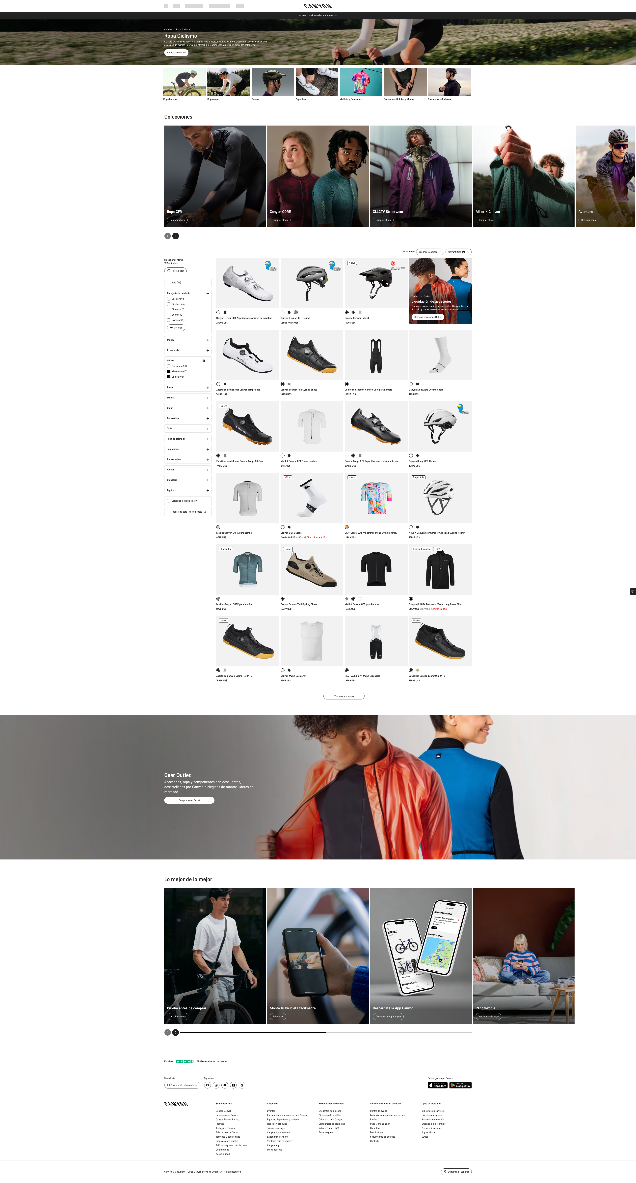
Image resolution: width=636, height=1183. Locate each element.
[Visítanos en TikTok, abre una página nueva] (242, 1085)
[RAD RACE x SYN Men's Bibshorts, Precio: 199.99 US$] (376, 641)
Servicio (240, 5)
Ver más (177, 327)
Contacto (374, 1141)
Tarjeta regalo (326, 1132)
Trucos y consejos (276, 1128)
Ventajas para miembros (279, 1141)
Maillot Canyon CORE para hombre (299, 461)
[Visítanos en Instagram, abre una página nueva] (216, 1085)
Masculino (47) (179, 371)
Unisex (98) (178, 376)
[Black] (225, 384)
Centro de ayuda (378, 1110)
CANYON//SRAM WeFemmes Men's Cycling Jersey (371, 532)
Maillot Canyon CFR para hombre (362, 604)
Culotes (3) (177, 314)
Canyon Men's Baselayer (293, 675)
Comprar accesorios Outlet (428, 317)
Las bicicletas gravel (432, 1115)
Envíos (373, 1119)
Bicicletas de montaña (433, 1119)
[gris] (289, 384)
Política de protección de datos (231, 1145)
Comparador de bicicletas (332, 1123)
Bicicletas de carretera (433, 1110)
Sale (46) (176, 282)
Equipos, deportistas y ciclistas (283, 1119)
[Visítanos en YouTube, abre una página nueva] (224, 1085)
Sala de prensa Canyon (227, 1132)
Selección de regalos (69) (185, 500)
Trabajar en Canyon (226, 1128)
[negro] (225, 312)
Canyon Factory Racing (227, 1119)
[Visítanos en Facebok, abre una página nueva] (207, 1085)
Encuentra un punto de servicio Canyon (287, 1115)
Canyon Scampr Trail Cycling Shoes (299, 389)
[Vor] (175, 236)
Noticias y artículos (277, 1123)
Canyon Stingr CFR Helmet (422, 461)
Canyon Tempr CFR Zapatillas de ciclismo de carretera (244, 318)
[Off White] (360, 599)
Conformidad (222, 1149)
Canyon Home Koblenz (278, 1132)
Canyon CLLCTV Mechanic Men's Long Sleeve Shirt (435, 604)
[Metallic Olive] (353, 312)
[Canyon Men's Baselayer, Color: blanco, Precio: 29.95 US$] (312, 641)
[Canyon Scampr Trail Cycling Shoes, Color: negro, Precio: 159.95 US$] (312, 355)
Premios (220, 1123)
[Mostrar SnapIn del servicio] (633, 591)
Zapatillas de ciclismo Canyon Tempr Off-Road (240, 461)
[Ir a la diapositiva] (267, 236)
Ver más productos (344, 696)
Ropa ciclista (428, 1132)
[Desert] (360, 312)
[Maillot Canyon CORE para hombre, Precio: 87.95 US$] (247, 498)
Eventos (271, 1110)
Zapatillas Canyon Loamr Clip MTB (427, 675)
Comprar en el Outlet (189, 800)
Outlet (427, 296)
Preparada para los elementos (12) (189, 511)
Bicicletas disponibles (330, 1115)
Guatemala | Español (458, 1171)
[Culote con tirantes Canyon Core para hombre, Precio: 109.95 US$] (376, 355)
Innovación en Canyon (227, 1115)
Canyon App (273, 1145)
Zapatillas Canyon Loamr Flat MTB (234, 675)
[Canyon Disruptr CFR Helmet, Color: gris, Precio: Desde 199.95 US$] (312, 283)
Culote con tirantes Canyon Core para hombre (368, 389)
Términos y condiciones (228, 1136)
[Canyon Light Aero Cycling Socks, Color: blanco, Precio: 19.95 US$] (440, 355)
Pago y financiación (380, 1123)
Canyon (168, 29)
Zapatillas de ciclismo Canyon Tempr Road (238, 389)
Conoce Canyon (224, 1110)
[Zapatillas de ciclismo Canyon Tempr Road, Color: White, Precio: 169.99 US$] (247, 355)
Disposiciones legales (227, 1141)
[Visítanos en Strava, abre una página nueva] (233, 1085)
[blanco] (283, 312)
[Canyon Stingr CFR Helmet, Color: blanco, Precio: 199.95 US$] (440, 426)
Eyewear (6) (178, 320)
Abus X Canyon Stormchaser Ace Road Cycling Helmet (437, 532)
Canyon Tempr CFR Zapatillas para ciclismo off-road (371, 461)
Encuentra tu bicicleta (330, 1110)
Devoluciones (377, 1132)
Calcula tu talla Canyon (331, 1119)
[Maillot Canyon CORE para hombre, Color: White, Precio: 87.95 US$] (312, 426)
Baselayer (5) (178, 298)
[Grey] (225, 456)
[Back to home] (318, 6)
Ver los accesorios (176, 52)
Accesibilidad (223, 1153)
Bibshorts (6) (178, 304)
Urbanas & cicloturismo (434, 1123)
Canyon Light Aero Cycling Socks (426, 389)
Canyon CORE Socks (291, 532)
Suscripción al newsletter (183, 1085)
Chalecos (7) (178, 309)
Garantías (375, 1128)
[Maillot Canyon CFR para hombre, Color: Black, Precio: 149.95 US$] (376, 569)
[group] (317, 84)
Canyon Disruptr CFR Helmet (295, 318)
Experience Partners (277, 1136)
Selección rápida (247, 302)
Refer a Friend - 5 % (329, 1128)
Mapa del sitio (274, 1149)
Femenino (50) (179, 366)
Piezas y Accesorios (432, 1128)
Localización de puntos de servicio (387, 1115)
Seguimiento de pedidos (382, 1136)
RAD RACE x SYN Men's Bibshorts (362, 675)
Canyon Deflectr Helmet (357, 318)
